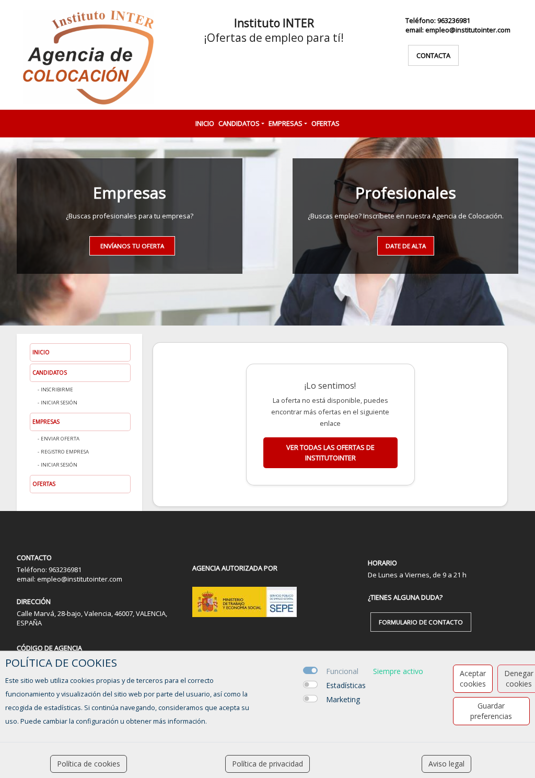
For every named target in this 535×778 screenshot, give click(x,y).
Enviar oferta (60, 438)
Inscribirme (57, 389)
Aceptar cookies (473, 678)
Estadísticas (346, 685)
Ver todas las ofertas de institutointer (330, 452)
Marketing (343, 699)
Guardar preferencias (491, 711)
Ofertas (325, 123)
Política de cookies (88, 764)
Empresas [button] (286, 123)
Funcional (342, 671)
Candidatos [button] (239, 123)
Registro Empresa (65, 451)
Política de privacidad (267, 764)
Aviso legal (446, 764)
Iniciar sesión (59, 402)
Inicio (204, 123)
